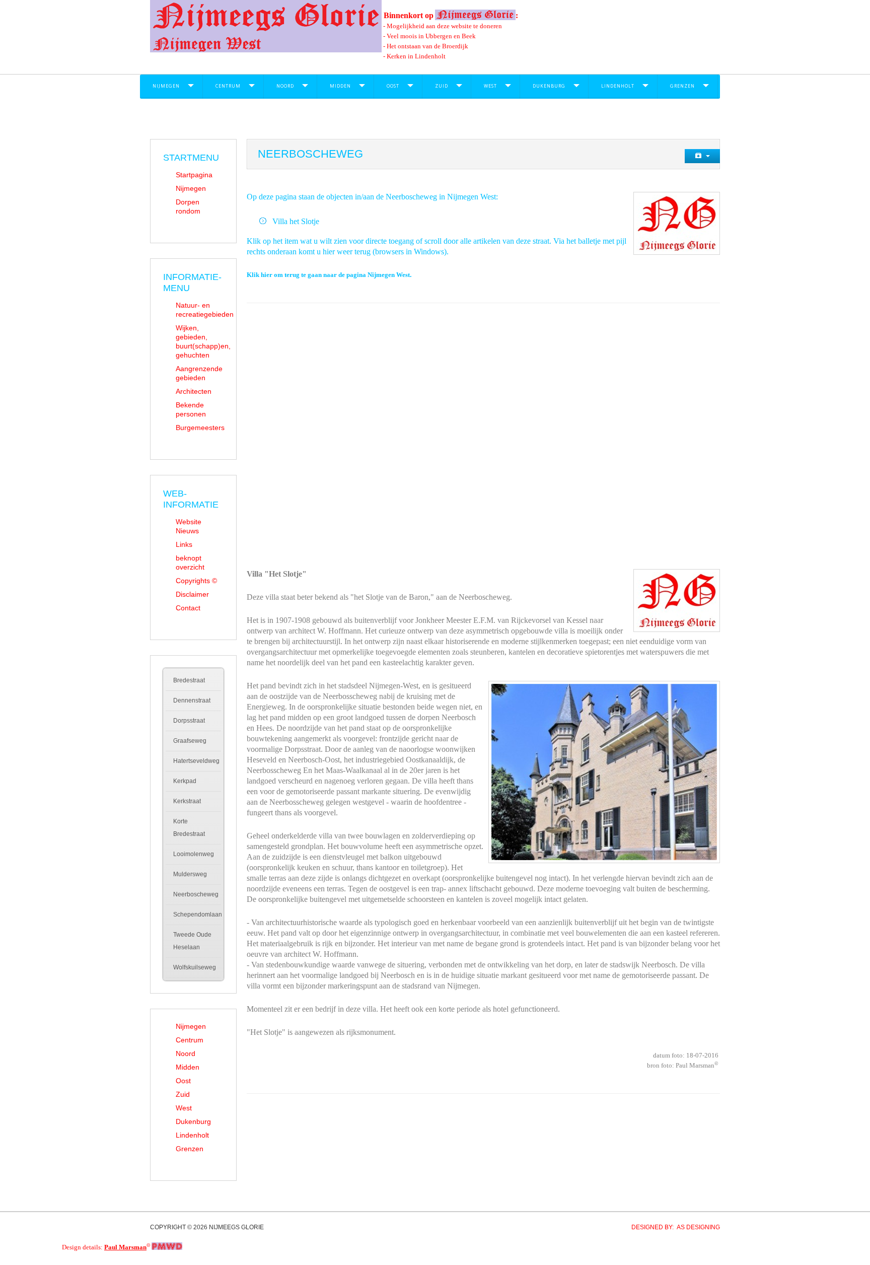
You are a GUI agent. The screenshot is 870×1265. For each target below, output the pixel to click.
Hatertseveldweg (196, 760)
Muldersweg (190, 874)
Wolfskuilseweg (194, 967)
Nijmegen (166, 86)
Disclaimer (192, 594)
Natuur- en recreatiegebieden (200, 309)
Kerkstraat (187, 801)
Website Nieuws (188, 526)
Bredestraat (189, 680)
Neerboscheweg (196, 894)
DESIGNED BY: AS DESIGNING (672, 1227)
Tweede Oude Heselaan (192, 941)
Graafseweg (189, 740)
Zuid (441, 86)
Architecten (193, 391)
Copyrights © (196, 581)
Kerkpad (184, 781)
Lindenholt (617, 86)
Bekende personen (191, 409)
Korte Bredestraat (189, 827)
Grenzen (682, 86)
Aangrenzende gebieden (199, 373)
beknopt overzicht (190, 562)
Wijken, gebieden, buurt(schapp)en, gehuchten (200, 341)
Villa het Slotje (295, 221)
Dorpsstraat (189, 720)
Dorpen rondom (188, 206)
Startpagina (194, 175)
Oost (393, 86)
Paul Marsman (125, 1247)
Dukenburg (549, 86)
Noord (285, 86)
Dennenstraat (191, 700)
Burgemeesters (200, 428)
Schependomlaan (197, 914)
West (490, 86)
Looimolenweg (193, 854)
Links (184, 544)
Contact (188, 608)
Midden (340, 86)
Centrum (228, 86)
